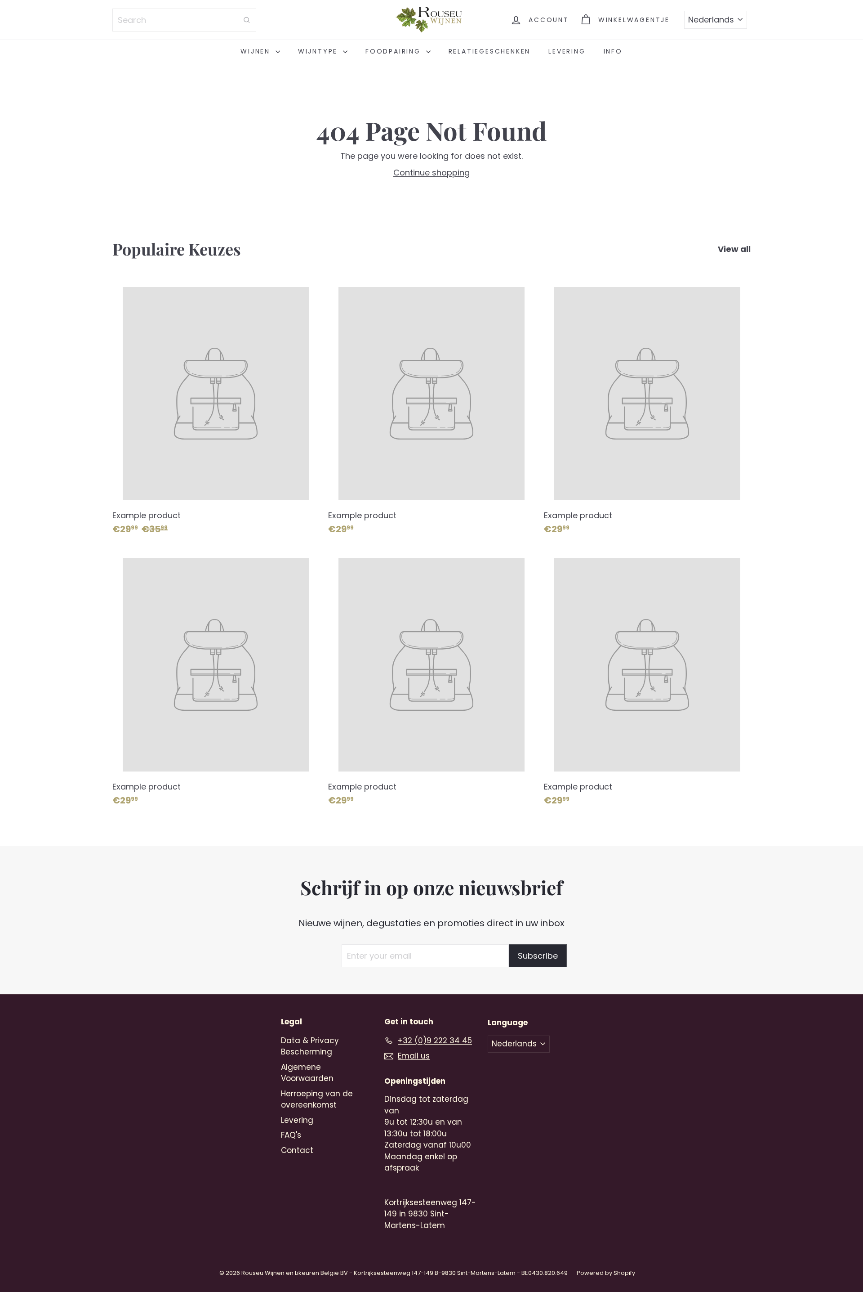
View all (734, 249)
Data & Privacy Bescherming (310, 1046)
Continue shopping (431, 172)
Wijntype (319, 51)
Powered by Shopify (606, 1273)
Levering (566, 51)
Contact (297, 1150)
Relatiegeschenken (490, 51)
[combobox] (184, 20)
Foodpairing (394, 51)
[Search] (246, 20)
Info (613, 51)
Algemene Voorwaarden (307, 1073)
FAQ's (291, 1135)
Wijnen (256, 51)
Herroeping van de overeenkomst (317, 1099)
